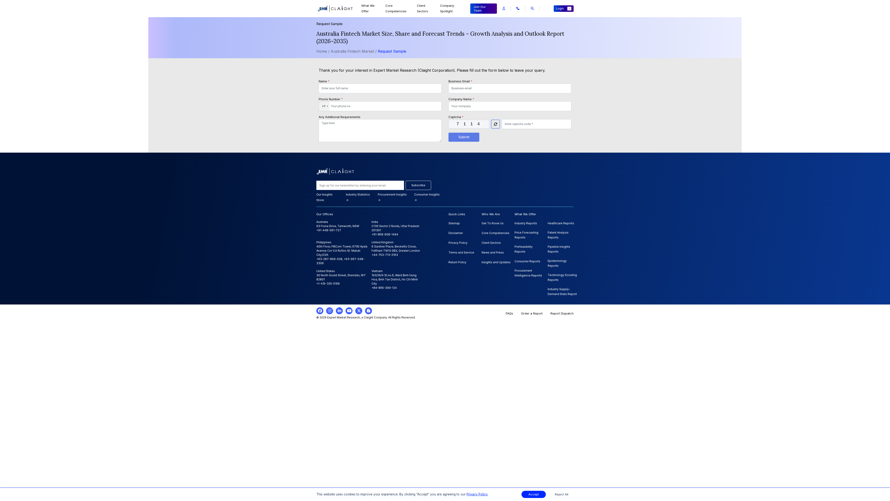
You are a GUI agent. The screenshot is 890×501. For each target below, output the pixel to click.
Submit (463, 137)
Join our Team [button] (480, 8)
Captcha (456, 117)
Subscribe (418, 185)
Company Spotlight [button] (447, 8)
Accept (533, 494)
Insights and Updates (496, 262)
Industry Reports (526, 223)
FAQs (509, 313)
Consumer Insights (427, 194)
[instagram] (329, 310)
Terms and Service (461, 252)
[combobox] (324, 106)
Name (324, 81)
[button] (504, 8)
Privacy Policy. (477, 494)
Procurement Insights (392, 194)
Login (560, 8)
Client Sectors (422, 8)
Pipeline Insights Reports (559, 249)
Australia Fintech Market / (354, 51)
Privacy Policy (457, 242)
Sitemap (454, 223)
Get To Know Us (493, 223)
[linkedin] (339, 310)
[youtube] (349, 310)
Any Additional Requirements (339, 117)
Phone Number (331, 99)
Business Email (460, 81)
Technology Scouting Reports (562, 277)
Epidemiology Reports (557, 263)
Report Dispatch (562, 313)
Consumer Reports (527, 261)
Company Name (461, 99)
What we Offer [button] (368, 8)
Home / (323, 51)
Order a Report (532, 313)
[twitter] (358, 310)
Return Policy (457, 262)
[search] (532, 8)
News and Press (493, 252)
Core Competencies (396, 8)
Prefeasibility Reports (524, 249)
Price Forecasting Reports (526, 235)
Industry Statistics (358, 194)
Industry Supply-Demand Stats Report (562, 291)
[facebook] (319, 310)
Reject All (561, 494)
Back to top (11, 483)
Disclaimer (455, 233)
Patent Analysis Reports (558, 235)
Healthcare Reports (561, 223)
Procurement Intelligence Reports (528, 273)
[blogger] (368, 310)
